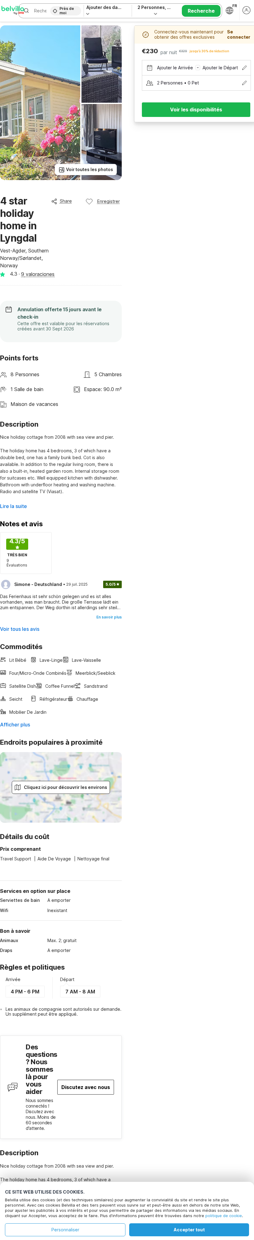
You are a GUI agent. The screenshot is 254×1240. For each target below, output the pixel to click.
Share (66, 201)
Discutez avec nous (85, 1087)
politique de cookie (223, 1215)
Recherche (201, 11)
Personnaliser (65, 1229)
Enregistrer (108, 201)
